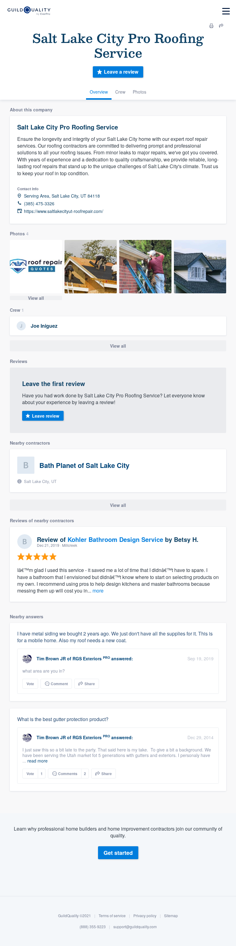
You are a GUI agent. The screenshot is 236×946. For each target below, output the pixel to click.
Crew (120, 92)
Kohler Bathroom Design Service (115, 539)
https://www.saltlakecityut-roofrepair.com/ (63, 211)
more (98, 590)
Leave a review (121, 71)
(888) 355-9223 (93, 926)
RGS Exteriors (87, 658)
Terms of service (112, 915)
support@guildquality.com (135, 926)
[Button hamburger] (226, 11)
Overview (99, 92)
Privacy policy (144, 915)
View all (36, 298)
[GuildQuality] (28, 11)
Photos (139, 92)
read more (37, 761)
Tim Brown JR (51, 658)
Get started (118, 853)
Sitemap (171, 915)
